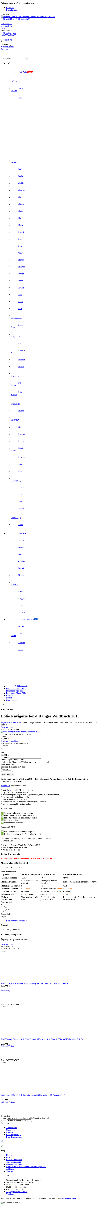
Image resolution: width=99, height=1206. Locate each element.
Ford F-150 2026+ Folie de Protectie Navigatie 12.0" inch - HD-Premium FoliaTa (34, 983)
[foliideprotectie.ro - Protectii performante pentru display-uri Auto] (28, 16)
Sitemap (9, 1171)
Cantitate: (5, 769)
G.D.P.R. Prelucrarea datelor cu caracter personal (26, 1166)
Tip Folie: (5, 759)
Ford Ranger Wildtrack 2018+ (18, 921)
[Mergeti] (32, 1121)
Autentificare (11, 1128)
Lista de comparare (14, 1137)
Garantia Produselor (14, 1164)
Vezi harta (10, 1194)
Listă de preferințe (13, 1134)
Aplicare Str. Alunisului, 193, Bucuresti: (17, 762)
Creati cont (10, 1130)
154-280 (23, 19)
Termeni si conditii (13, 1162)
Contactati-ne (6, 26)
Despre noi (10, 1155)
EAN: (3, 729)
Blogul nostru (11, 10)
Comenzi (10, 1132)
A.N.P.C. (10, 1169)
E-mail (3, 1121)
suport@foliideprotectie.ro (16, 1192)
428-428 (8, 19)
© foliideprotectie (69, 1198)
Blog (8, 1157)
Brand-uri (10, 7)
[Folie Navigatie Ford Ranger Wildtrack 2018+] (21, 732)
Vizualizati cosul (7, 47)
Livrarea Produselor (14, 1160)
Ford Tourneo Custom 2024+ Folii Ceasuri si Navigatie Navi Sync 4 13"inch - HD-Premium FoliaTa (42, 1039)
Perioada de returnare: (10, 767)
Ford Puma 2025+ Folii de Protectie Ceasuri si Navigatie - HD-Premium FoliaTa (34, 1095)
